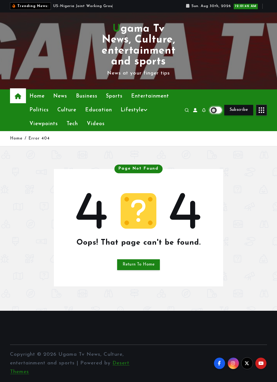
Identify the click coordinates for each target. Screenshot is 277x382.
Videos (96, 124)
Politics (39, 110)
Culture (66, 110)
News (60, 96)
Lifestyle (132, 110)
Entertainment (150, 96)
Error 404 (39, 139)
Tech (72, 124)
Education (98, 110)
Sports (114, 96)
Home (37, 96)
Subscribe (239, 110)
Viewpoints (43, 124)
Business (86, 96)
